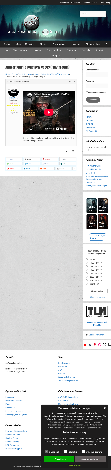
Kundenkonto (64, 363)
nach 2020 (94, 284)
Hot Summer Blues (94, 166)
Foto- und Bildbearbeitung (16, 431)
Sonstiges (75, 44)
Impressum (64, 3)
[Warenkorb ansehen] (106, 44)
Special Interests (25, 74)
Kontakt (87, 3)
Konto (94, 3)
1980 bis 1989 (96, 270)
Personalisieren (74, 465)
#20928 (72, 82)
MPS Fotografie (12, 445)
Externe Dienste (94, 452)
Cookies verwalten (96, 335)
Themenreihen (93, 44)
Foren (14, 74)
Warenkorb (62, 367)
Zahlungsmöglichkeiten (68, 381)
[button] (14, 159)
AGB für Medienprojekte (68, 397)
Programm (71, 50)
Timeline (89, 124)
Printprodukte (59, 44)
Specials (86, 50)
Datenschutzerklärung (14, 401)
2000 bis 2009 (96, 277)
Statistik (72, 452)
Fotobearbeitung (12, 441)
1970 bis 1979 (96, 266)
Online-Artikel (63, 401)
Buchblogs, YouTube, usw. (16, 415)
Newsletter (90, 127)
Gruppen (89, 120)
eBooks (19, 44)
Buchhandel (10, 408)
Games (36, 74)
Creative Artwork (12, 438)
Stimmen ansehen (97, 297)
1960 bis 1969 (96, 263)
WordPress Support (13, 448)
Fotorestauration (12, 434)
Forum (89, 117)
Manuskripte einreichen (68, 404)
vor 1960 (93, 259)
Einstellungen (82, 428)
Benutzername (92, 70)
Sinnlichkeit (90, 173)
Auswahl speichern (90, 459)
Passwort (90, 81)
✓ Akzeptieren (59, 459)
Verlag (54, 55)
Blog (108, 3)
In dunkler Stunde (93, 169)
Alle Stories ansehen (97, 237)
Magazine (29, 44)
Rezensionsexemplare (14, 411)
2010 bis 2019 (96, 280)
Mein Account (91, 131)
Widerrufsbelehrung (66, 377)
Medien (43, 44)
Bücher (7, 44)
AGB (60, 370)
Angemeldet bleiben (97, 92)
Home (7, 50)
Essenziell (54, 452)
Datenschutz (76, 3)
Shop (102, 3)
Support (99, 50)
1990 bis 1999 (96, 273)
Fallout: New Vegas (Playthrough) (54, 74)
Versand (61, 374)
